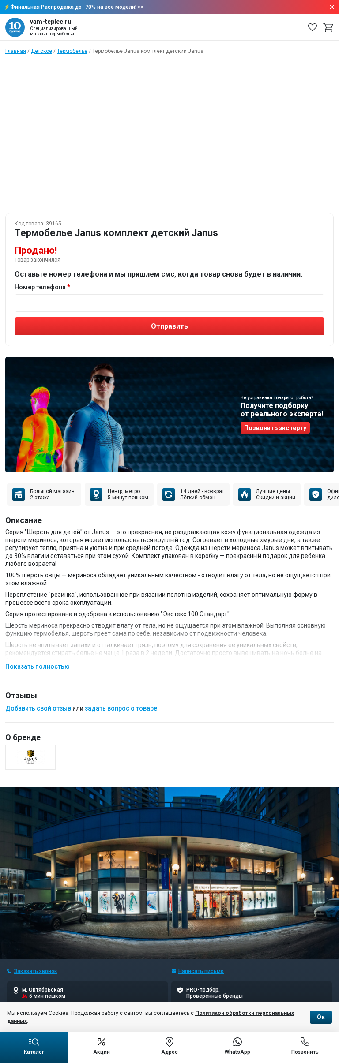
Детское (41, 51)
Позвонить (305, 1052)
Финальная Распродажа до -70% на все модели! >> (77, 7)
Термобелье (72, 51)
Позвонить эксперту (275, 427)
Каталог (34, 1052)
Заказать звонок (35, 971)
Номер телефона (40, 287)
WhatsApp (237, 1052)
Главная (15, 51)
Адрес (169, 1052)
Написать (201, 971)
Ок (321, 1017)
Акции (101, 1052)
